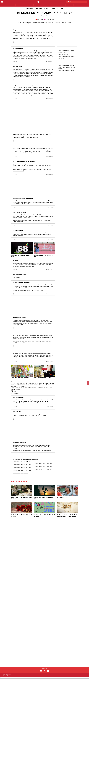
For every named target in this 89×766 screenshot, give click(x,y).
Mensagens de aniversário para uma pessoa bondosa (66, 68)
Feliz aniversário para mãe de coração (65, 58)
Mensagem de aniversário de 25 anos (43, 469)
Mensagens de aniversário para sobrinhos (66, 56)
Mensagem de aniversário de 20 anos (22, 464)
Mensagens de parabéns (63, 60)
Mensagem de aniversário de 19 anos (22, 461)
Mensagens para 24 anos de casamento (66, 65)
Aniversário (54, 9)
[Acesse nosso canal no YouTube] (48, 671)
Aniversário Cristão (62, 52)
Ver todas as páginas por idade (20, 473)
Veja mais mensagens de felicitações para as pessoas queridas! (28, 290)
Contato (79, 675)
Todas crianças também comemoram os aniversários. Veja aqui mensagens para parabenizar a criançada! (32, 342)
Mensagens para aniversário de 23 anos (66, 50)
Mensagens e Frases (41, 9)
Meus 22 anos (16, 277)
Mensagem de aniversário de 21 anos (22, 467)
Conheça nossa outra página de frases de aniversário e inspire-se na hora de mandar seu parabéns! (32, 170)
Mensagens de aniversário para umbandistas (67, 63)
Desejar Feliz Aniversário (63, 54)
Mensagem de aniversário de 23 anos (43, 463)
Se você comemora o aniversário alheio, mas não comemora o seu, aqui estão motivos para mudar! (32, 221)
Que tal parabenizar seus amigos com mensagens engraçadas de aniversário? (32, 450)
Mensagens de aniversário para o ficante (66, 70)
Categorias (30, 9)
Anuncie (84, 675)
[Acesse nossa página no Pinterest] (44, 671)
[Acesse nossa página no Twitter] (41, 671)
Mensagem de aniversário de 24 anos (43, 466)
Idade (61, 9)
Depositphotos (15, 675)
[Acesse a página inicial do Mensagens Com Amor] (44, 2)
